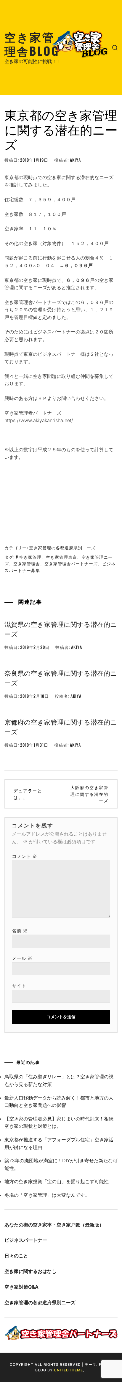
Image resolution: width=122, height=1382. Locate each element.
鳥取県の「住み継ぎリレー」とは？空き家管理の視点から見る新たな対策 (58, 1080)
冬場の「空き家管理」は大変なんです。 (47, 1195)
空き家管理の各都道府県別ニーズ (62, 547)
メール (22, 958)
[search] (115, 47)
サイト (19, 985)
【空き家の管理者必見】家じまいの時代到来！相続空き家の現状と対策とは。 (58, 1122)
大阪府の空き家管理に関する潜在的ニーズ (89, 794)
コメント (24, 856)
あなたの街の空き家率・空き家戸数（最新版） (54, 1225)
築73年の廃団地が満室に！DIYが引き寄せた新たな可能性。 (61, 1164)
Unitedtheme (68, 1370)
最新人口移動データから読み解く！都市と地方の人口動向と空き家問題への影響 (58, 1101)
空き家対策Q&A (21, 1287)
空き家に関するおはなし (30, 1271)
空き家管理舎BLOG (31, 43)
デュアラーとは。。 (28, 793)
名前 (20, 931)
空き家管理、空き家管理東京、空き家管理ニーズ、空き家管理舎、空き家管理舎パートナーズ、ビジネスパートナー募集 (59, 563)
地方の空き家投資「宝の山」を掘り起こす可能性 (56, 1181)
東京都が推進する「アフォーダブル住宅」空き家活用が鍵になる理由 (58, 1143)
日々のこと (16, 1256)
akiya (75, 160)
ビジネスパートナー (25, 1240)
